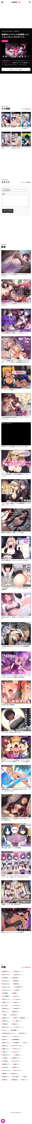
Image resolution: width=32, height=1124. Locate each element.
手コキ (25, 65)
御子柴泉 (6, 977)
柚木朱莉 (23, 1033)
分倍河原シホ (20, 987)
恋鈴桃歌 (6, 993)
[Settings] (22, 56)
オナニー (16, 65)
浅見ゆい (6, 1052)
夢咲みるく (7, 1076)
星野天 (17, 1064)
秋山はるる (7, 984)
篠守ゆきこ (7, 60)
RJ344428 (4, 41)
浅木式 (17, 996)
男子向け (17, 31)
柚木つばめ (7, 974)
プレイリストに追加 (17, 69)
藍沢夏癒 (15, 1030)
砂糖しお (16, 1024)
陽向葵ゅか (7, 971)
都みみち (6, 1039)
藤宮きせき (7, 1064)
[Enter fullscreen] (28, 56)
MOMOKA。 (18, 1005)
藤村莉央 (18, 984)
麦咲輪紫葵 (17, 1039)
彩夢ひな (6, 1079)
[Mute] (15, 56)
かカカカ (5, 62)
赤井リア (25, 1079)
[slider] (7, 56)
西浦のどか (17, 1067)
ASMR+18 (18, 1112)
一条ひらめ (17, 1036)
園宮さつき (7, 1042)
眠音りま (6, 1045)
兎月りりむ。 (8, 1027)
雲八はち (6, 1011)
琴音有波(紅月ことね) (10, 1033)
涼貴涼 (16, 993)
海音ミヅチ (7, 1002)
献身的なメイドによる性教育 (20, 62)
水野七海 (6, 1067)
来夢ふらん (7, 1021)
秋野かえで (19, 971)
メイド (20, 65)
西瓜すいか (7, 999)
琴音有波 (6, 1024)
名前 (16, 189)
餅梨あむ (18, 981)
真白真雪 (18, 1042)
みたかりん (19, 1070)
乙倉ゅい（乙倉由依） (21, 1018)
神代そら (6, 1036)
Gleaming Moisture (20, 60)
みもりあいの (8, 990)
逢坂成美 (16, 977)
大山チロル (7, 981)
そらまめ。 (7, 1005)
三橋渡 (6, 1015)
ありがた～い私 (18, 1045)
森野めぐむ (17, 1058)
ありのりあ (17, 1061)
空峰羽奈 (15, 1079)
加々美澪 (16, 1076)
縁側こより (7, 1049)
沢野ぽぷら (18, 1008)
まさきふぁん (7, 1070)
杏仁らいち (18, 1049)
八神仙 (26, 1076)
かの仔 (6, 1030)
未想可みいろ (8, 1055)
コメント (16, 194)
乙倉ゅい (18, 1002)
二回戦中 (6, 1058)
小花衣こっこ (20, 1027)
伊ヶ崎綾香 (7, 996)
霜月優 (5, 1073)
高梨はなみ (7, 1008)
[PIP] (25, 56)
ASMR (5, 65)
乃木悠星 (6, 1061)
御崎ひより (7, 1018)
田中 (26, 1042)
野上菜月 (15, 1015)
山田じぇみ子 (8, 987)
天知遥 (18, 990)
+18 (16, 2)
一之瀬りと (18, 1021)
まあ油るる (15, 1073)
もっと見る (25, 109)
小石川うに (17, 1052)
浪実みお (19, 1055)
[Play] (3, 56)
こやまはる (18, 999)
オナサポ (10, 65)
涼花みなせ (19, 974)
